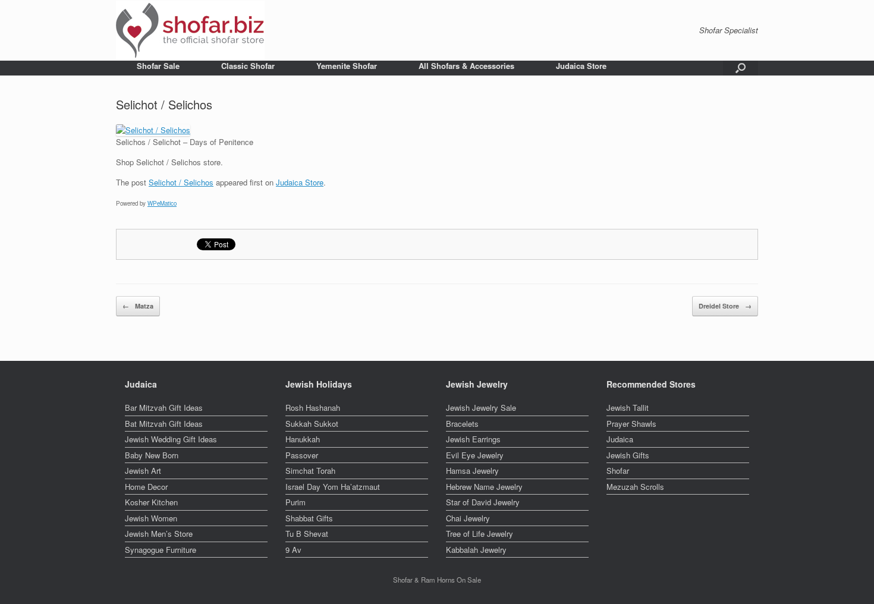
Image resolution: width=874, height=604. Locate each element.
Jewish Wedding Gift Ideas (171, 439)
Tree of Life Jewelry (479, 533)
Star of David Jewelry (483, 502)
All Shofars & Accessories (466, 66)
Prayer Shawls (631, 423)
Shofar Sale (158, 66)
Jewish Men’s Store (159, 533)
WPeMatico (162, 203)
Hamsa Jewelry (472, 470)
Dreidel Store (725, 305)
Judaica (619, 439)
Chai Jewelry (468, 518)
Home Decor (146, 486)
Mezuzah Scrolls (635, 486)
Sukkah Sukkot (311, 423)
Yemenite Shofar (346, 66)
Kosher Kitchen (151, 502)
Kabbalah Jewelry (476, 549)
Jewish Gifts (627, 455)
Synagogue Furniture (160, 549)
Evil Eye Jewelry (475, 455)
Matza (137, 305)
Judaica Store (581, 66)
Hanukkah (302, 439)
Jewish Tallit (627, 407)
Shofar (617, 470)
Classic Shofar (248, 66)
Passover (301, 455)
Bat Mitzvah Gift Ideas (164, 423)
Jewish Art (143, 470)
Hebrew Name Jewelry (484, 486)
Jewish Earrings (473, 439)
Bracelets (462, 423)
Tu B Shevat (306, 533)
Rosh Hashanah (312, 407)
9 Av (293, 549)
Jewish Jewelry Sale (481, 407)
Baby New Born (151, 455)
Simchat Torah (310, 470)
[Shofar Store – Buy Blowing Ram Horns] (190, 30)
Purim (295, 502)
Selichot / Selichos (181, 182)
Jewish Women (151, 518)
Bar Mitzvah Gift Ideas (164, 407)
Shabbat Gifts (309, 518)
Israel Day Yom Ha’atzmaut (332, 486)
